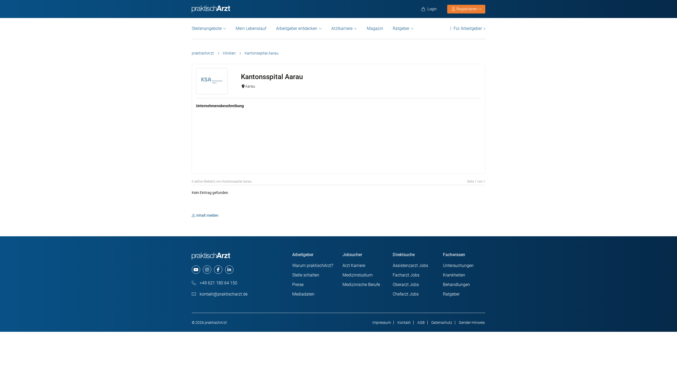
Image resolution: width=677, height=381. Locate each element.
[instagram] (207, 269)
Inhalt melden (207, 215)
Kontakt (404, 322)
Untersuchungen (458, 265)
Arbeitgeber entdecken (296, 28)
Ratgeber (401, 28)
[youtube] (196, 269)
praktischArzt (203, 53)
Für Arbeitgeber (468, 28)
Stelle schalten (305, 275)
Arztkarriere (342, 28)
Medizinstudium (357, 275)
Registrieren (466, 9)
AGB (421, 322)
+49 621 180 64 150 (218, 282)
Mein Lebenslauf (251, 28)
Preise (298, 284)
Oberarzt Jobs (406, 284)
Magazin (375, 28)
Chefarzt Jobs (406, 294)
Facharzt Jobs (406, 275)
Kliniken (229, 53)
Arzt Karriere (353, 265)
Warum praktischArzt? (312, 265)
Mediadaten (303, 294)
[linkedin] (229, 269)
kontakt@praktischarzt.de (223, 294)
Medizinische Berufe (361, 284)
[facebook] (218, 269)
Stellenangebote (207, 28)
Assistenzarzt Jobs (410, 265)
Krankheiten (454, 275)
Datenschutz (441, 322)
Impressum (381, 322)
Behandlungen (456, 284)
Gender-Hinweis (472, 322)
